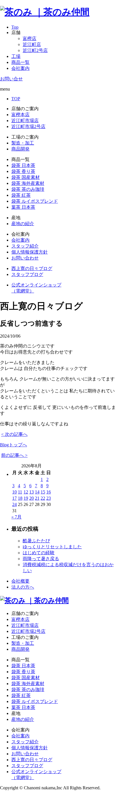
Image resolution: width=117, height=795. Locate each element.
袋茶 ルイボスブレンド (34, 201)
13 (31, 491)
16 (48, 491)
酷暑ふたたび (36, 540)
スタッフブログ (27, 274)
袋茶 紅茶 (21, 195)
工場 (15, 56)
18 (20, 498)
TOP (15, 98)
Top (14, 27)
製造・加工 (22, 143)
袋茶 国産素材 (25, 177)
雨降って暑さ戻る (41, 558)
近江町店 (32, 44)
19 (26, 498)
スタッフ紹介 (25, 246)
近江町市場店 (25, 120)
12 (26, 491)
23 (48, 498)
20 (31, 498)
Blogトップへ (13, 444)
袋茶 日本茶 (23, 165)
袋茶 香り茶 (23, 171)
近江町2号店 (35, 50)
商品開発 (20, 149)
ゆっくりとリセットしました (52, 546)
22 (43, 498)
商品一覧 (20, 62)
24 (14, 504)
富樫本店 (20, 114)
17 (14, 498)
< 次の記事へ (14, 434)
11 (20, 491)
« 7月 (16, 516)
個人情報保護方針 (29, 252)
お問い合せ (11, 78)
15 (43, 491)
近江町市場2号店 (28, 126)
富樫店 (29, 38)
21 (37, 498)
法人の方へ (22, 587)
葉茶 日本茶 (23, 207)
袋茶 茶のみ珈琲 (27, 189)
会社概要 (20, 581)
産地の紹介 (22, 223)
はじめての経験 (39, 552)
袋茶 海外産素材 (27, 183)
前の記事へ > (14, 455)
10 (14, 491)
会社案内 (20, 68)
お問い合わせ (25, 258)
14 (37, 491)
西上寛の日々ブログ (31, 268)
